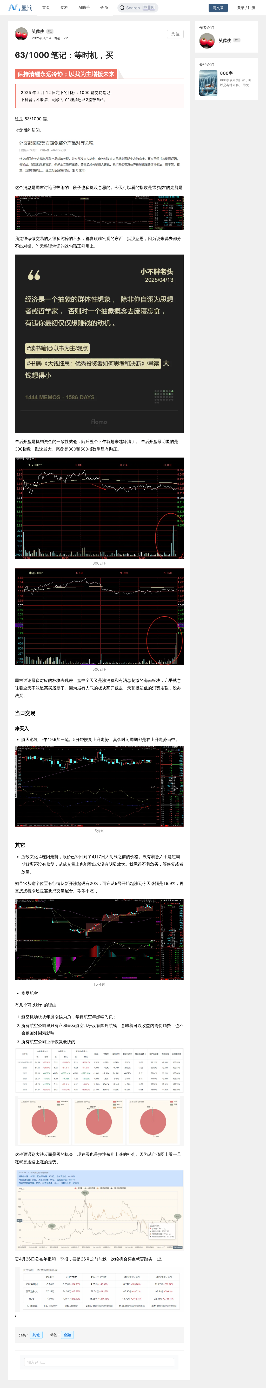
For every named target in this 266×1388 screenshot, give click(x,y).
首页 (46, 7)
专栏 (64, 7)
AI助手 (84, 7)
